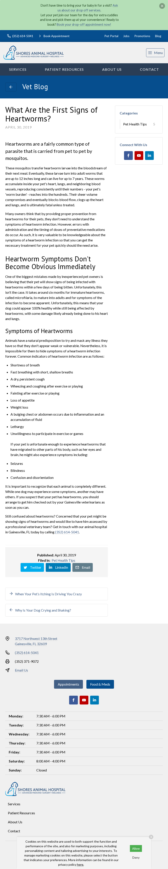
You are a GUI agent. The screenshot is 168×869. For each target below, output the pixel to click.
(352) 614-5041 (67, 532)
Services (17, 69)
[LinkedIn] (149, 155)
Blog (158, 36)
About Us (112, 69)
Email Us (21, 670)
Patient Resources (64, 69)
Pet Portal (111, 36)
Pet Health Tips (63, 560)
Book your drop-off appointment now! (84, 24)
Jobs (126, 36)
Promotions (142, 36)
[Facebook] (128, 155)
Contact (149, 69)
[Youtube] (139, 155)
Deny (136, 857)
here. (80, 864)
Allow (136, 848)
